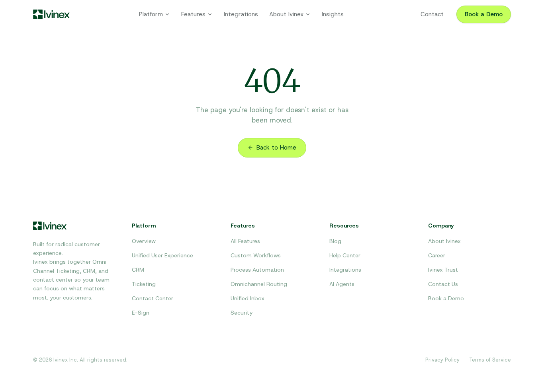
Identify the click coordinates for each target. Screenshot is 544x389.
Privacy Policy (442, 359)
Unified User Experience (162, 255)
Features (193, 14)
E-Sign (140, 312)
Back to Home (276, 148)
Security (241, 312)
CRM (138, 269)
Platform (151, 14)
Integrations (241, 14)
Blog (335, 241)
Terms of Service (490, 359)
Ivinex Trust (443, 269)
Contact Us (443, 284)
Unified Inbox (247, 298)
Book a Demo (484, 14)
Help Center (344, 255)
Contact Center (152, 298)
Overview (144, 241)
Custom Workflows (256, 255)
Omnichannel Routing (259, 284)
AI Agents (341, 284)
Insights (333, 14)
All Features (245, 241)
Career (436, 255)
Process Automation (257, 269)
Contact (432, 14)
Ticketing (144, 284)
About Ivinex (286, 14)
